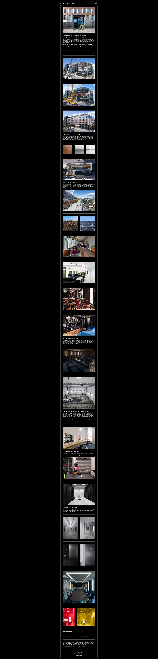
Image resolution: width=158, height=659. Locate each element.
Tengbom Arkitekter (66, 636)
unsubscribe (92, 653)
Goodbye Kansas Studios (67, 631)
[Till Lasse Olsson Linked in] (81, 652)
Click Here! (84, 646)
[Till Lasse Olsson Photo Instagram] (76, 652)
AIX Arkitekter (65, 634)
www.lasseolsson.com (85, 653)
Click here (96, 1)
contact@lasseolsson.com (68, 653)
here (81, 421)
